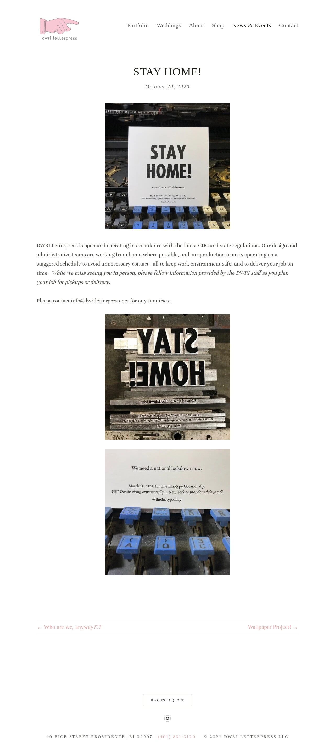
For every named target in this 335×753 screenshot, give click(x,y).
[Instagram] (167, 718)
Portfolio (138, 25)
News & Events (251, 25)
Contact (288, 25)
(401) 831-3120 (177, 736)
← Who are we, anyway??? (69, 627)
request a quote (167, 700)
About (196, 25)
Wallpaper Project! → (273, 627)
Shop (218, 25)
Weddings (169, 25)
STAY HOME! (167, 72)
